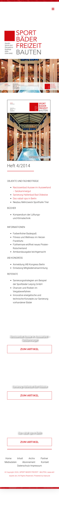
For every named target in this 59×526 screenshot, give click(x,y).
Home (8, 458)
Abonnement (28, 462)
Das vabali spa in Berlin (25, 198)
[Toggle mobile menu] (53, 8)
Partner (44, 458)
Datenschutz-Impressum (29, 465)
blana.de (47, 476)
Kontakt (45, 462)
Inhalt (20, 458)
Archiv (32, 458)
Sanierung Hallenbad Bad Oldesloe (30, 194)
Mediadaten (11, 462)
